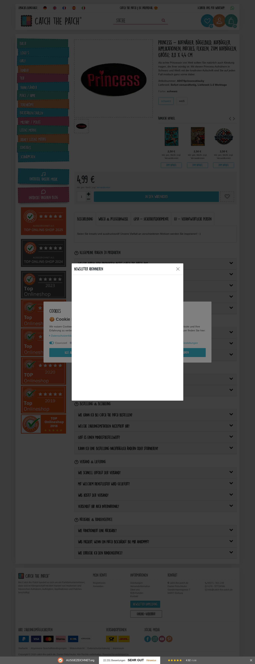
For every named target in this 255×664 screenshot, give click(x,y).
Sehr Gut (136, 660)
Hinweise (151, 660)
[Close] (177, 269)
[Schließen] (251, 660)
